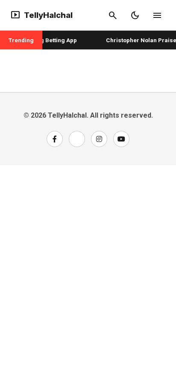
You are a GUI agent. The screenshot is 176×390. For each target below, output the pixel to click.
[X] (77, 139)
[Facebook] (55, 139)
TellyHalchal (41, 15)
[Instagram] (99, 139)
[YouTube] (121, 139)
